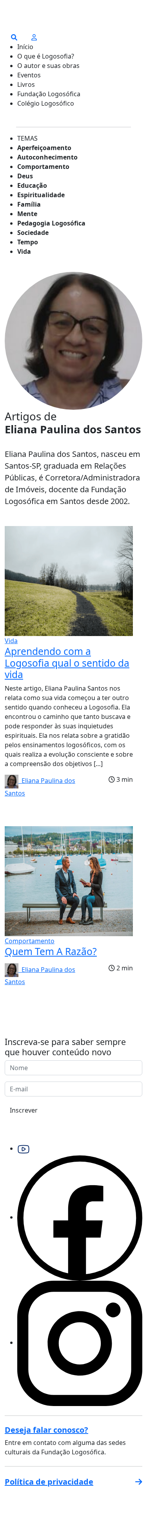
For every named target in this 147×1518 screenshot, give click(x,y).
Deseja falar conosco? (46, 1429)
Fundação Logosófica (48, 94)
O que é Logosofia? (45, 56)
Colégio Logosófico (45, 103)
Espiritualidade (41, 195)
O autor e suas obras (48, 65)
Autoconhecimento (47, 157)
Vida (24, 251)
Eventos (29, 75)
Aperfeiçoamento (44, 147)
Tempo (27, 242)
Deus (25, 176)
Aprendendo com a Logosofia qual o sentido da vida (67, 663)
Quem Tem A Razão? (51, 951)
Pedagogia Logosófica (51, 223)
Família (29, 204)
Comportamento (43, 166)
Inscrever (24, 1110)
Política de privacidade (49, 1481)
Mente (27, 213)
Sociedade (33, 232)
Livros (26, 84)
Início (25, 46)
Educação (32, 185)
